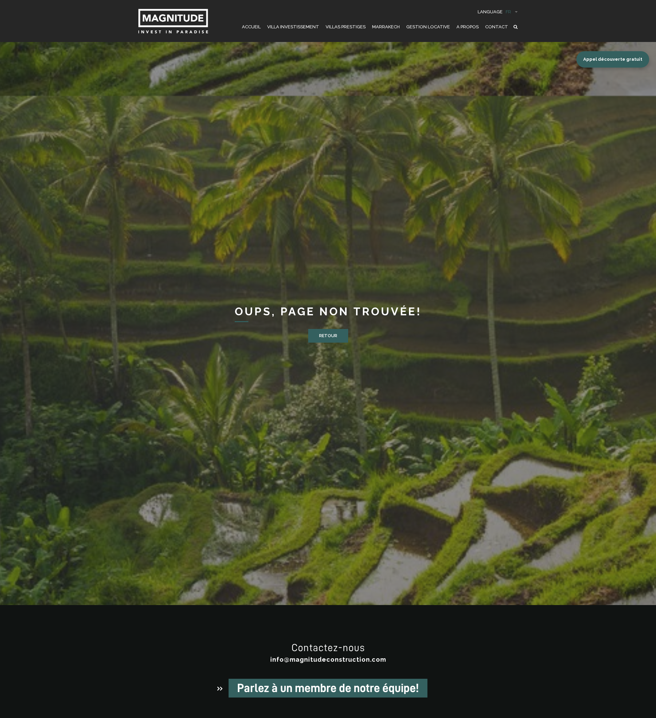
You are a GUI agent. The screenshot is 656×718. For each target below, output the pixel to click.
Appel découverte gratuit (612, 59)
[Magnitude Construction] (173, 24)
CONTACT (496, 26)
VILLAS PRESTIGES (346, 26)
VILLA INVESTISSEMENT (293, 26)
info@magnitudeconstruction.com (328, 659)
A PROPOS (467, 26)
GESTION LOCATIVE (428, 26)
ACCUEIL (251, 26)
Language (494, 11)
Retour (328, 335)
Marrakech (386, 26)
